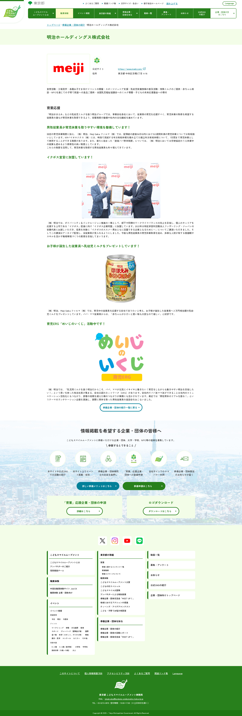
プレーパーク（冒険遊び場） (72, 631)
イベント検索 (56, 610)
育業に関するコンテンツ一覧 (113, 567)
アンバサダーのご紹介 (60, 566)
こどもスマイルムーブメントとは (65, 562)
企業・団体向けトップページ (165, 595)
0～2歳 (54, 647)
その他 (84, 638)
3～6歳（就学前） (66, 647)
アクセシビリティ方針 (118, 673)
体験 (67, 627)
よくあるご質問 (92, 3)
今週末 (65, 619)
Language (229, 3)
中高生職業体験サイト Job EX (63, 588)
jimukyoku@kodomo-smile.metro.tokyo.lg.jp (124, 698)
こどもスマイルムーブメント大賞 (115, 582)
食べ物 (54, 634)
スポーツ (55, 631)
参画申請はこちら (143, 486)
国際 (87, 631)
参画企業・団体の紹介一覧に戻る (120, 407)
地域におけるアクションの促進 (114, 602)
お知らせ (155, 575)
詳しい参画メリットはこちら (97, 486)
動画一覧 (155, 554)
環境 (87, 634)
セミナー (76, 638)
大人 (74, 650)
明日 (59, 619)
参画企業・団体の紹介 (110, 628)
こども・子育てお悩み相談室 (113, 610)
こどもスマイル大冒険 (110, 590)
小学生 (77, 647)
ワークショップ (58, 627)
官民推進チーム (57, 570)
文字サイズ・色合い (130, 3)
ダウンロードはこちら (160, 511)
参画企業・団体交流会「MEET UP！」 (117, 598)
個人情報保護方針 (93, 673)
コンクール (66, 638)
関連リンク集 (110, 3)
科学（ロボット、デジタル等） (71, 634)
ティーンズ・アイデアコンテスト (115, 606)
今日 (53, 619)
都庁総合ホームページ (154, 3)
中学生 (85, 647)
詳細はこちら (83, 511)
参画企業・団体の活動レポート (114, 632)
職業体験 (104, 578)
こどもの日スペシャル (110, 586)
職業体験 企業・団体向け (61, 592)
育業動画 (105, 570)
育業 (102, 562)
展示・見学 (56, 638)
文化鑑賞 (74, 627)
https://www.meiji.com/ (130, 69)
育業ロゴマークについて (111, 574)
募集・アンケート (160, 565)
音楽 (82, 627)
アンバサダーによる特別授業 (113, 594)
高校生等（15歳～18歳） (61, 650)
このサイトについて (70, 673)
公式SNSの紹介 (158, 585)
